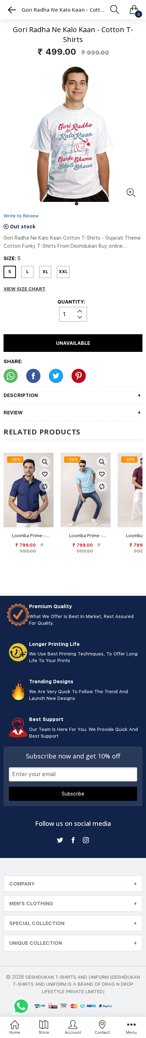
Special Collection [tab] (36, 923)
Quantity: (71, 302)
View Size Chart (24, 289)
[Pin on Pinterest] (79, 376)
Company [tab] (22, 883)
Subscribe (73, 794)
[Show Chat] (23, 1006)
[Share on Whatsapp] (11, 376)
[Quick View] (44, 461)
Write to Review (21, 215)
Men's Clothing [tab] (31, 903)
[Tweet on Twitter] (56, 376)
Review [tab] (13, 412)
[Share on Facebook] (33, 376)
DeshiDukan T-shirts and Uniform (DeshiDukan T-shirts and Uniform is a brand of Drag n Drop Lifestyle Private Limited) (76, 984)
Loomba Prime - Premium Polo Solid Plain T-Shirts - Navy (28, 536)
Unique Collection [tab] (35, 943)
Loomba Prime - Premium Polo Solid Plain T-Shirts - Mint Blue (85, 536)
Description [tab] (21, 395)
